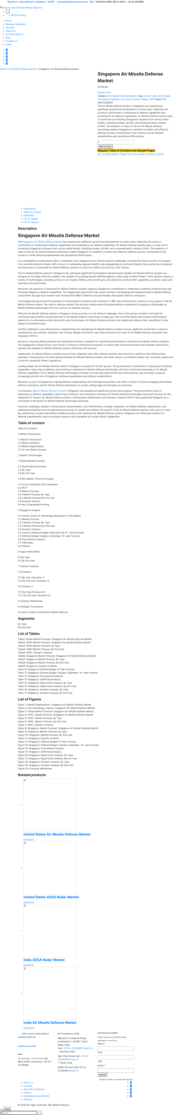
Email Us (87, 1048)
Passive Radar (140, 99)
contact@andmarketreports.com (72, 2)
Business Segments (16, 24)
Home (9, 20)
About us (28, 1082)
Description (29, 208)
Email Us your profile (27, 1046)
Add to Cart (105, 146)
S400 (152, 99)
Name (102, 1043)
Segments (28, 215)
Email (101, 1065)
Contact (27, 1085)
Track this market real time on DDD (145, 154)
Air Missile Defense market (51, 390)
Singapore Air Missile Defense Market (42, 241)
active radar (150, 95)
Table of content (32, 212)
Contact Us (12, 41)
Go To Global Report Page (112, 154)
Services (10, 27)
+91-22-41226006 (72, 1048)
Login (8, 44)
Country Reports (14, 34)
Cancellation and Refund (36, 1096)
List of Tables (30, 218)
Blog (8, 37)
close (7, 1108)
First (100, 1052)
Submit (102, 1074)
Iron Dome (126, 99)
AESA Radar (164, 95)
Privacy (27, 1092)
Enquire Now (104, 92)
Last (100, 1061)
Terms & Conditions (33, 1089)
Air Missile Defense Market (23, 69)
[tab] (98, 208)
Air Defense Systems (109, 99)
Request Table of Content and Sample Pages (126, 150)
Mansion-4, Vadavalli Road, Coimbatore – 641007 (31, 2)
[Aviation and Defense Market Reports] (21, 7)
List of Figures (31, 222)
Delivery (27, 1099)
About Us (11, 30)
